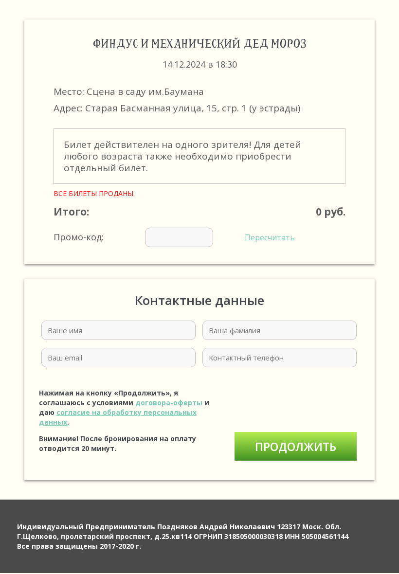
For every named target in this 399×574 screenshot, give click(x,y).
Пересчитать (270, 237)
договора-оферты (168, 402)
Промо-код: (174, 237)
